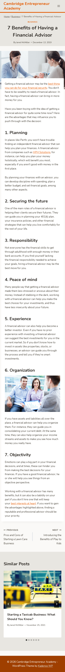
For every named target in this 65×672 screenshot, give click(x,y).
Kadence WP (45, 666)
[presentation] (32, 590)
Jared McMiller (23, 42)
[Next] (56, 604)
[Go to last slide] (8, 604)
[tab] (26, 640)
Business (32, 22)
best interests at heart (23, 503)
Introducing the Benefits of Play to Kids (50, 537)
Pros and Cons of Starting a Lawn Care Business (15, 537)
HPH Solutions (41, 152)
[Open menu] (58, 6)
